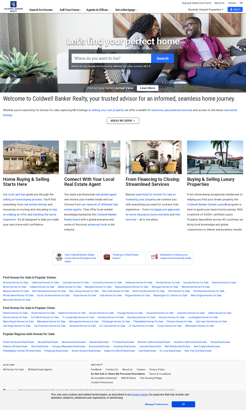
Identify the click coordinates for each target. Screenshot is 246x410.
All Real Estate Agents (40, 369)
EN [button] (241, 3)
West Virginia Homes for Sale (206, 295)
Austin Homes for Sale (43, 313)
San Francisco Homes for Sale (50, 326)
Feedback (96, 369)
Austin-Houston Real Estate (86, 350)
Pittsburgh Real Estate (56, 350)
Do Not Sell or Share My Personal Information (118, 373)
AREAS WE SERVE (121, 120)
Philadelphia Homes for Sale (148, 321)
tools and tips (16, 194)
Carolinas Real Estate (124, 346)
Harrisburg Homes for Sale (141, 317)
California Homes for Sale (45, 282)
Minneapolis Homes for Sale (84, 321)
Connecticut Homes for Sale (107, 282)
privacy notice (140, 394)
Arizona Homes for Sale (15, 282)
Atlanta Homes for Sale (15, 313)
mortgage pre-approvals (164, 209)
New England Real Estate (207, 346)
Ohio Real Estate (40, 346)
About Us (219, 3)
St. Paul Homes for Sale (141, 326)
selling (7, 199)
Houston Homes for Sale (172, 317)
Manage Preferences (156, 404)
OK (183, 404)
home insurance (139, 214)
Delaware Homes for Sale (139, 282)
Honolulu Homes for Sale (111, 317)
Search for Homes (41, 10)
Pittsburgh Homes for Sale (116, 321)
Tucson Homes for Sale (169, 326)
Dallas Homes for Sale (219, 313)
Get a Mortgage (125, 10)
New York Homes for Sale (115, 291)
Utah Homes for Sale (111, 295)
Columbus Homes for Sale (191, 313)
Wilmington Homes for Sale (199, 326)
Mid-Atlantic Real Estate (177, 346)
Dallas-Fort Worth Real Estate (119, 350)
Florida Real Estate (220, 342)
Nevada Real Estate (48, 342)
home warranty (159, 214)
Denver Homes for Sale (15, 317)
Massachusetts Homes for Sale (131, 287)
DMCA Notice (128, 378)
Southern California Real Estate (190, 342)
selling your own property (107, 110)
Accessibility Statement (104, 378)
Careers (232, 3)
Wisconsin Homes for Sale (16, 299)
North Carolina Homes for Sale (149, 291)
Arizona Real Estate (99, 346)
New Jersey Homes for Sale (84, 291)
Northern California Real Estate (154, 342)
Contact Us (112, 369)
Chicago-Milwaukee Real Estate (68, 346)
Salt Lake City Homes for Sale (211, 321)
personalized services (178, 110)
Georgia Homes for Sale (196, 282)
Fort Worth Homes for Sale (45, 317)
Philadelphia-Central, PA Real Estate (22, 350)
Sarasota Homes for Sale (82, 326)
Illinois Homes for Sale (14, 287)
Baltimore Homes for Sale (72, 313)
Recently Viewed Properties (205, 9)
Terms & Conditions (160, 373)
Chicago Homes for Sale (130, 313)
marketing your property (141, 199)
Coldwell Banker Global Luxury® (207, 204)
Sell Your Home (70, 10)
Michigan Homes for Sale (165, 287)
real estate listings (35, 204)
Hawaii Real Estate (99, 342)
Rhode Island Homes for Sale (18, 295)
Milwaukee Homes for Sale (51, 321)
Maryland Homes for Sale (98, 287)
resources (157, 110)
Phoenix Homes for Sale (179, 321)
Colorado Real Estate (150, 346)
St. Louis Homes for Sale (112, 326)
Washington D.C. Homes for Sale (170, 295)
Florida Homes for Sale (168, 282)
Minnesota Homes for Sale (196, 287)
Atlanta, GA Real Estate (15, 346)
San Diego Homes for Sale (17, 326)
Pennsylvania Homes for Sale (208, 291)
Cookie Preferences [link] (102, 382)
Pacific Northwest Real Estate (18, 342)
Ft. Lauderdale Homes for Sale (78, 317)
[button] (235, 9)
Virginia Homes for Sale (137, 295)
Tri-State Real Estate (123, 342)
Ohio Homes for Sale (179, 291)
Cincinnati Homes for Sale (160, 313)
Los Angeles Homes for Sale (203, 317)
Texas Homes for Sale (84, 295)
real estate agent (105, 194)
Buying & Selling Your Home (196, 3)
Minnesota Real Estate (74, 342)
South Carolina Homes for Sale (53, 295)
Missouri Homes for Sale (16, 291)
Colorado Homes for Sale (75, 282)
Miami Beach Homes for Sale (18, 321)
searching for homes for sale (154, 194)
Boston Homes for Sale (101, 313)
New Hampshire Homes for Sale (49, 291)
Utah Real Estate (147, 350)
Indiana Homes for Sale (42, 287)
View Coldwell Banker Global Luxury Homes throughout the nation (80, 258)
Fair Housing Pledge (151, 378)
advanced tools (97, 224)
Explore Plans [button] (169, 390)
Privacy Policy (157, 369)
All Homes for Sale (13, 369)
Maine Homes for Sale (69, 287)
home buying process (28, 199)
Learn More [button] (147, 88)
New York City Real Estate (198, 350)
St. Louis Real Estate (170, 350)
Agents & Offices (97, 10)
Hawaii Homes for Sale (224, 282)
